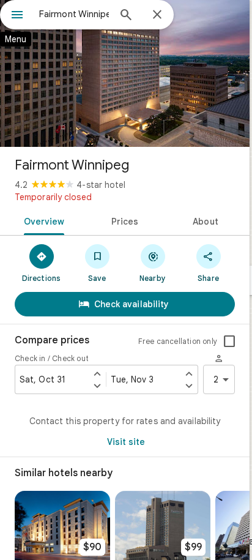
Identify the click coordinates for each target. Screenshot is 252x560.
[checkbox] (229, 341)
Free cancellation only (177, 341)
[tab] (42, 220)
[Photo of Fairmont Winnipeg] (125, 73)
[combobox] (74, 14)
